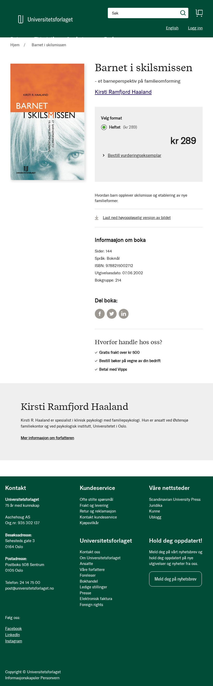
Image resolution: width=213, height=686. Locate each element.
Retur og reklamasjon (98, 511)
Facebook (100, 314)
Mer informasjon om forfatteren (47, 438)
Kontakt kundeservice (98, 517)
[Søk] (183, 13)
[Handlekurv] (199, 13)
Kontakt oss (90, 552)
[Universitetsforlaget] (45, 19)
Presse (85, 593)
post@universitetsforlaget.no (29, 588)
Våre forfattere (92, 569)
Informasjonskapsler (22, 678)
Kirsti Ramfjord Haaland (123, 92)
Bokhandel (89, 581)
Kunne (154, 511)
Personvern (50, 678)
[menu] (67, 39)
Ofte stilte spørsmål (96, 499)
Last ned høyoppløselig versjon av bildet (137, 217)
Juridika (155, 505)
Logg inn (195, 28)
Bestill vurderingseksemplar (134, 155)
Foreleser (88, 575)
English (172, 28)
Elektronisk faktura (96, 598)
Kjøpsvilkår (89, 523)
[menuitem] (17, 39)
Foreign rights (91, 604)
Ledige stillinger (93, 587)
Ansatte (86, 563)
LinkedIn (124, 314)
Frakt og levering (94, 505)
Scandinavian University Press (175, 499)
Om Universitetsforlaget (100, 558)
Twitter (112, 314)
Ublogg (155, 517)
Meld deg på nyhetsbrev (175, 579)
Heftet (123, 127)
